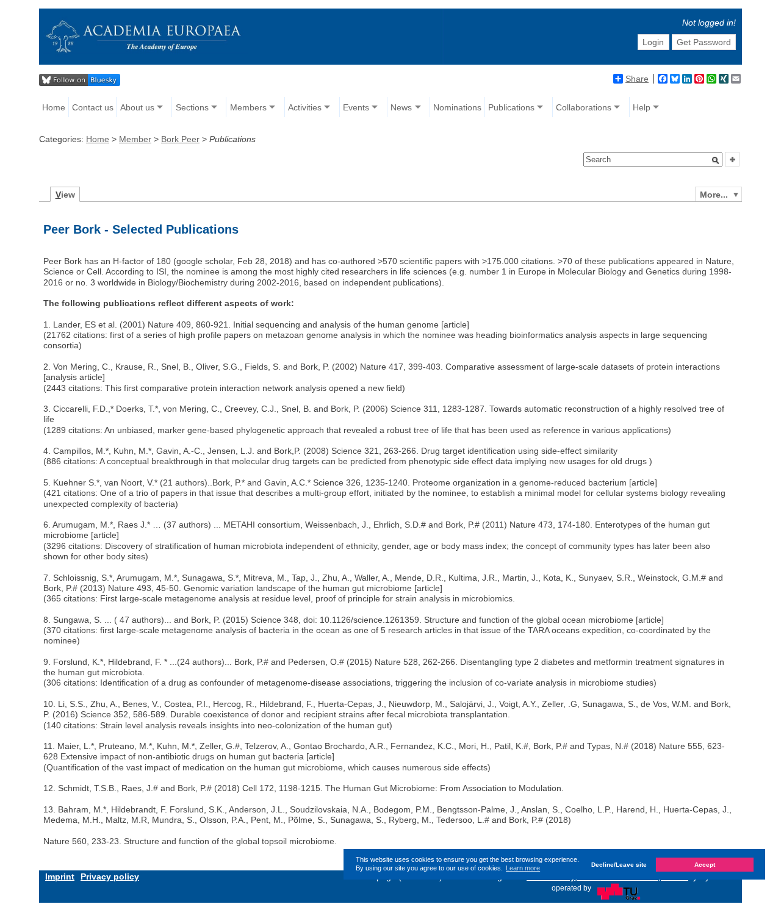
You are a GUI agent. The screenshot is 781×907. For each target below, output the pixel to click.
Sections (192, 107)
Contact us (92, 107)
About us (137, 107)
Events (356, 107)
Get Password (704, 42)
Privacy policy (110, 876)
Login (653, 42)
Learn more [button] (523, 868)
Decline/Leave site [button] (619, 864)
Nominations (457, 107)
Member (135, 139)
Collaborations (583, 107)
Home (53, 107)
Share (637, 79)
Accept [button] (704, 864)
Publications (511, 107)
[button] (716, 160)
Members (248, 107)
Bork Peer (180, 139)
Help (641, 107)
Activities (305, 107)
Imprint (59, 876)
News (401, 107)
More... (714, 194)
